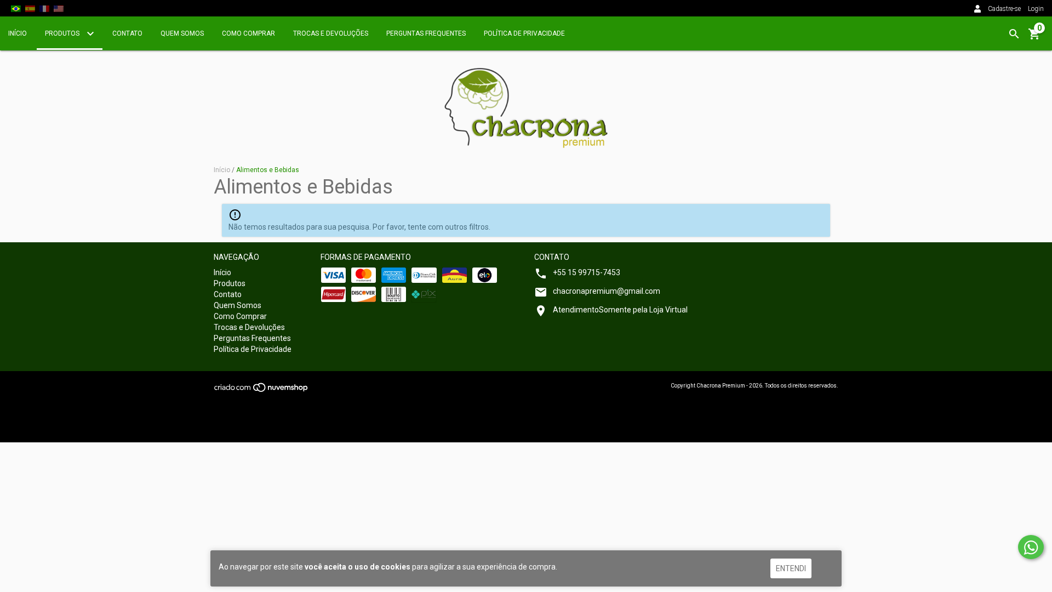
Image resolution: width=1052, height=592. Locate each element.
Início (17, 33)
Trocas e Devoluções (330, 33)
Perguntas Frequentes (426, 33)
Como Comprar (248, 33)
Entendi (791, 568)
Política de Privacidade (524, 33)
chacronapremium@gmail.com (606, 291)
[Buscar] (1014, 34)
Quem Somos (182, 33)
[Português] (16, 8)
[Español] (30, 8)
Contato (127, 33)
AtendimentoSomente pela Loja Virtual (620, 309)
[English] (59, 8)
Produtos (63, 33)
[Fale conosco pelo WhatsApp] (1031, 547)
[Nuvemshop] (262, 391)
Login (1036, 9)
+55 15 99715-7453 (586, 272)
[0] (1034, 37)
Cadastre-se (1004, 9)
